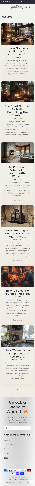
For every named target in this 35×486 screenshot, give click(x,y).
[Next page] (23, 390)
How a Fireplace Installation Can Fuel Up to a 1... (17, 51)
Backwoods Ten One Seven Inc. (20, 477)
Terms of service (11, 482)
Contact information (24, 482)
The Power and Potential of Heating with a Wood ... (17, 172)
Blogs (6, 458)
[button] (4, 7)
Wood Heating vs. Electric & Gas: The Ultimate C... (17, 233)
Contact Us (8, 444)
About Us (7, 440)
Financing (7, 453)
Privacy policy (23, 479)
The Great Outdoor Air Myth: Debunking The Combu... (17, 111)
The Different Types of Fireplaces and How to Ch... (18, 353)
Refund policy (13, 479)
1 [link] (12, 390)
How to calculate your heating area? (17, 292)
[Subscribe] (29, 428)
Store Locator (9, 449)
